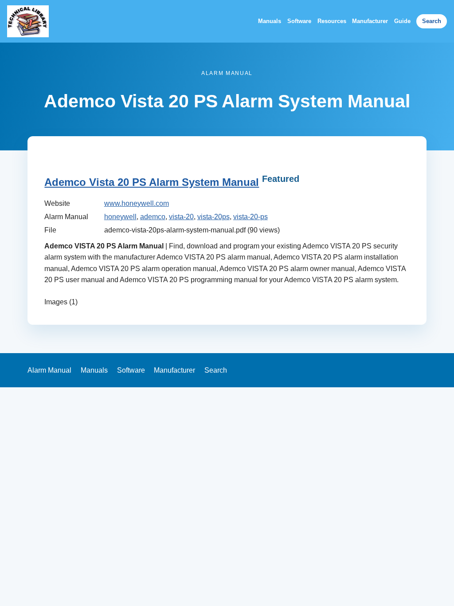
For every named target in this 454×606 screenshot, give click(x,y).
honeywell (120, 216)
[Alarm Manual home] (28, 21)
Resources (331, 21)
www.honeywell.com (136, 203)
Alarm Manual (49, 370)
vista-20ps (213, 216)
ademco (152, 216)
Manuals (269, 21)
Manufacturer (370, 21)
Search (431, 21)
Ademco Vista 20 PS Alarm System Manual (151, 182)
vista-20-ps (250, 216)
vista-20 (181, 216)
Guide (402, 21)
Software (299, 21)
